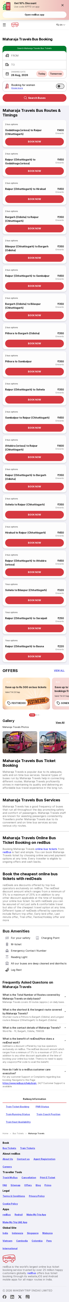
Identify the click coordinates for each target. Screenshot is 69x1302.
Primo (47, 1185)
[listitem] (8, 682)
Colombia (37, 1240)
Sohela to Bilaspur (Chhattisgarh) (26, 590)
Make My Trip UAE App (15, 1222)
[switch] (60, 86)
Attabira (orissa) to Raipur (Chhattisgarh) (21, 447)
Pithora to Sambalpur (18, 361)
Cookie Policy (10, 1203)
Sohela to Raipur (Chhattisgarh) (25, 504)
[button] (62, 5)
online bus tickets (46, 849)
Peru (49, 1240)
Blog (38, 1185)
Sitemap (15, 1185)
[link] (26, 694)
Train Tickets (27, 1148)
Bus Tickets (9, 1148)
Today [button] (41, 73)
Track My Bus (10, 1177)
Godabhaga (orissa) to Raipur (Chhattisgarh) (23, 132)
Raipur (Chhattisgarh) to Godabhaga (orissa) (20, 161)
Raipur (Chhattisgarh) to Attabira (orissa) (25, 562)
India (5, 1233)
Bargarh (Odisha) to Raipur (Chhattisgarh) (22, 218)
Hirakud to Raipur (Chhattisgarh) (25, 532)
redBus (7, 852)
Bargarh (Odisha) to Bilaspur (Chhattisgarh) (23, 305)
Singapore (33, 1233)
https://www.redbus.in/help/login (19, 1083)
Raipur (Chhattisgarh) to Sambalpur (27, 275)
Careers (7, 1166)
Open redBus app (34, 14)
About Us (8, 1159)
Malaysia (47, 1233)
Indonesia (17, 1233)
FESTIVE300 (19, 703)
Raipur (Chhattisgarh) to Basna (24, 646)
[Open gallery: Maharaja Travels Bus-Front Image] (20, 742)
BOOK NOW (34, 141)
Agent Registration (44, 1159)
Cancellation (29, 1177)
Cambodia (22, 1240)
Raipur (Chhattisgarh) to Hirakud (25, 189)
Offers (28, 1185)
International (10, 1248)
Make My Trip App (36, 1214)
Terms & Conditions (14, 1196)
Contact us (23, 1159)
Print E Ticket (47, 1177)
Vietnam (7, 1240)
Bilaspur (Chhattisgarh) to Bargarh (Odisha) (26, 248)
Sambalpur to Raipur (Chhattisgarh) (27, 417)
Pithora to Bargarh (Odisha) (22, 333)
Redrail (19, 1214)
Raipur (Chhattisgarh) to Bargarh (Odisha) (25, 477)
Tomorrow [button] (56, 73)
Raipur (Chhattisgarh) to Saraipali (26, 618)
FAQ (5, 1185)
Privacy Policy (37, 1196)
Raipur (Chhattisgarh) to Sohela (25, 389)
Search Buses (37, 97)
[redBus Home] (15, 24)
